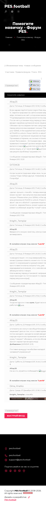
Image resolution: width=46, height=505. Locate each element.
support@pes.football (19, 459)
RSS (40, 72)
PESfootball (17, 6)
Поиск (34, 72)
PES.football (10, 500)
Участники (9, 72)
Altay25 (13, 102)
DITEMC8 (15, 165)
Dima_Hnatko (17, 386)
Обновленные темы (14, 66)
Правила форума (22, 72)
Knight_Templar (18, 221)
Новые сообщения (32, 66)
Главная (8, 37)
